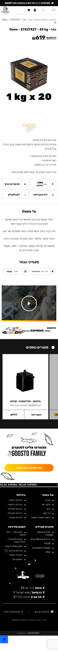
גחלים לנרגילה (40, 19)
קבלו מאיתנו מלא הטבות (29, 467)
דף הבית (52, 19)
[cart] (29, 10)
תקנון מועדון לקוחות (14, 546)
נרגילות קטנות (16, 517)
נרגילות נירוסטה (15, 504)
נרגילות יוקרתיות (15, 513)
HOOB (47, 543)
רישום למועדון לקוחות (41, 517)
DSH (48, 552)
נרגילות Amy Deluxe (41, 539)
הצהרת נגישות (16, 555)
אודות (48, 500)
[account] (35, 10)
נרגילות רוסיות (16, 500)
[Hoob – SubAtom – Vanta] (25, 375)
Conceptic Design (41, 547)
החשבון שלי (17, 559)
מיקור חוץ (46, 504)
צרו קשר (47, 513)
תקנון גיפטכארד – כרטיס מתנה (16, 540)
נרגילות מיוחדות (15, 509)
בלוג (49, 509)
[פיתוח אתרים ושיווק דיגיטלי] (35, 633)
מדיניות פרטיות (16, 550)
